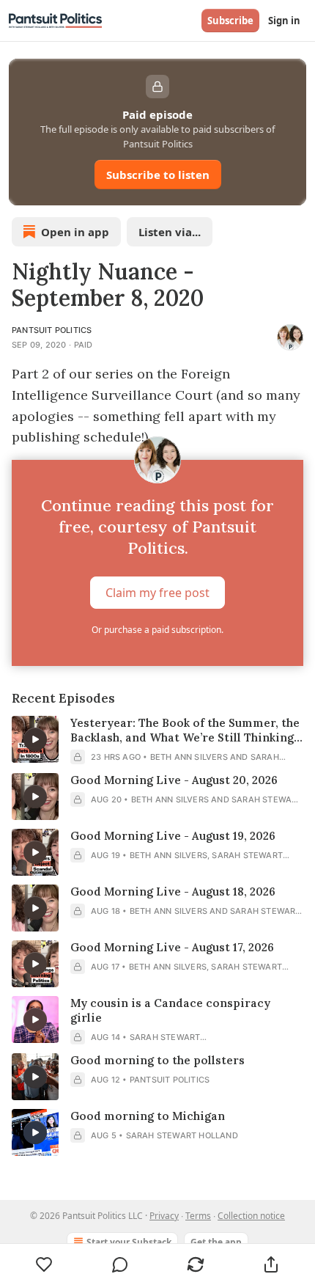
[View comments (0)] (120, 1264)
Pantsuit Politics (52, 330)
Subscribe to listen (158, 174)
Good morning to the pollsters (157, 1060)
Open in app (75, 231)
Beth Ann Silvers (189, 757)
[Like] (44, 1264)
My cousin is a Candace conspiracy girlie (170, 1010)
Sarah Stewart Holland (182, 1135)
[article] (157, 740)
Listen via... (169, 231)
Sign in (284, 20)
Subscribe (230, 20)
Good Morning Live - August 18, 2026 (172, 891)
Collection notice (251, 1215)
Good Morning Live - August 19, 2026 (172, 836)
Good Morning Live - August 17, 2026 (172, 947)
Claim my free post (157, 593)
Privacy (164, 1215)
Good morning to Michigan (147, 1116)
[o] (35, 739)
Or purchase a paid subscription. (157, 629)
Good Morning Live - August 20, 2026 (174, 780)
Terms (198, 1215)
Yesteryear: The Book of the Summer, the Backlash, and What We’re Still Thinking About (185, 730)
